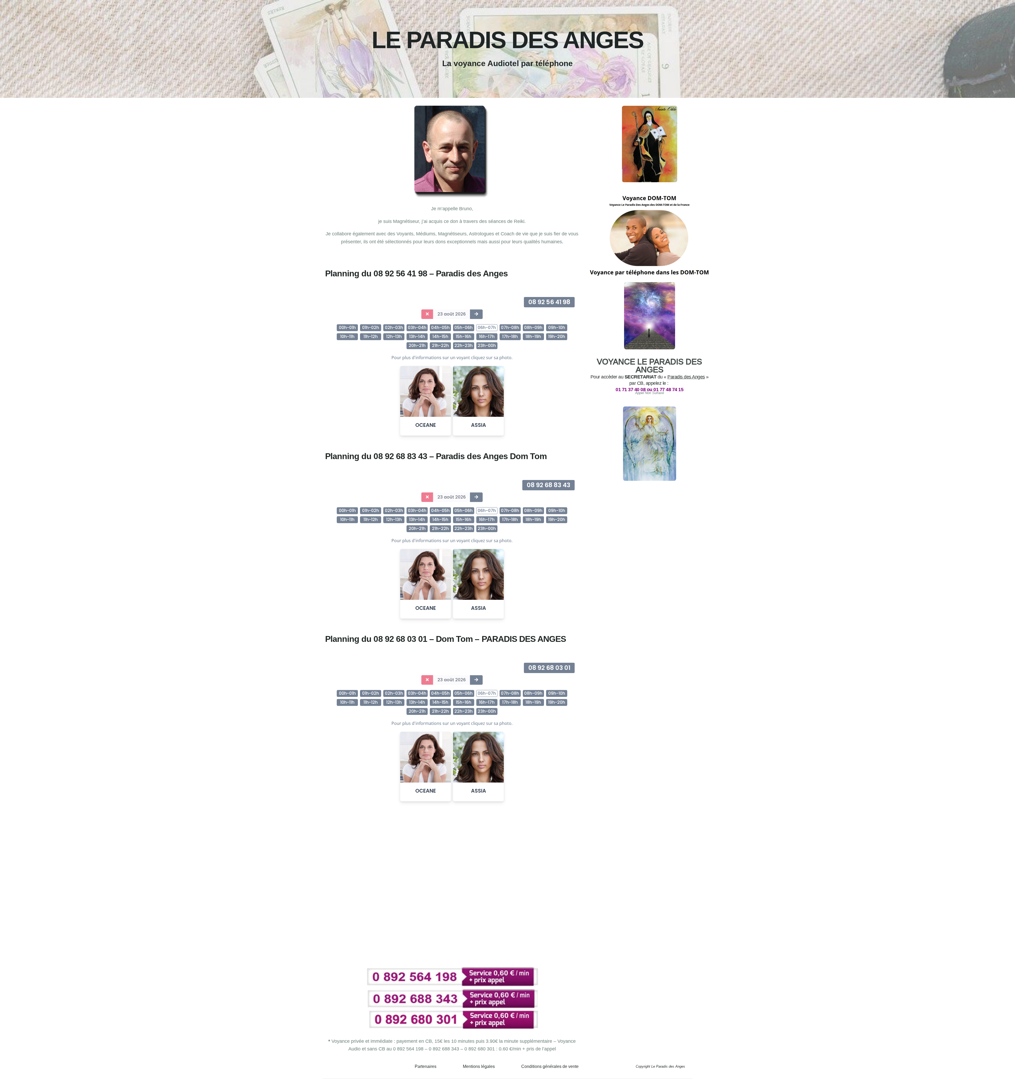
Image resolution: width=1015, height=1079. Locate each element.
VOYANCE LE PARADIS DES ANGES (649, 365)
